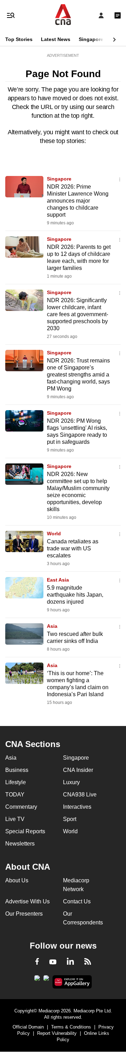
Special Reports (25, 831)
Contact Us (77, 901)
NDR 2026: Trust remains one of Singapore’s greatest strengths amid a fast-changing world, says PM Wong (78, 375)
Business (16, 770)
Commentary (21, 807)
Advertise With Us (27, 901)
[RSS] (87, 962)
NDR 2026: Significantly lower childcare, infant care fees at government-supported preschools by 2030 (77, 314)
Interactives (77, 807)
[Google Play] (37, 980)
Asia (52, 626)
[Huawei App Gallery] (72, 982)
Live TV (14, 819)
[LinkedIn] (70, 962)
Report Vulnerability (57, 1033)
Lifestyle (15, 782)
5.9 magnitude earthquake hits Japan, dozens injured (75, 595)
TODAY (14, 795)
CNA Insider (78, 770)
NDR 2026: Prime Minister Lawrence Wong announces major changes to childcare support (77, 201)
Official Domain (28, 1027)
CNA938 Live (80, 795)
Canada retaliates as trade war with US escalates (72, 548)
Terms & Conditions (71, 1027)
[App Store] (46, 980)
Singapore (91, 39)
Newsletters (20, 844)
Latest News (55, 39)
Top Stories (19, 39)
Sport (69, 819)
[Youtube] (52, 962)
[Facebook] (37, 962)
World (54, 533)
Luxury (71, 782)
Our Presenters (24, 914)
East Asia (58, 580)
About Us (16, 880)
